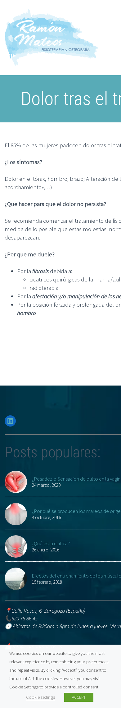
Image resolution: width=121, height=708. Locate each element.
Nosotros (109, 48)
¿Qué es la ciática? (51, 543)
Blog (103, 241)
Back (104, 65)
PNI (102, 216)
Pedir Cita (109, 266)
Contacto (109, 258)
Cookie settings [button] (40, 697)
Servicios (108, 90)
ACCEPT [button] (79, 697)
